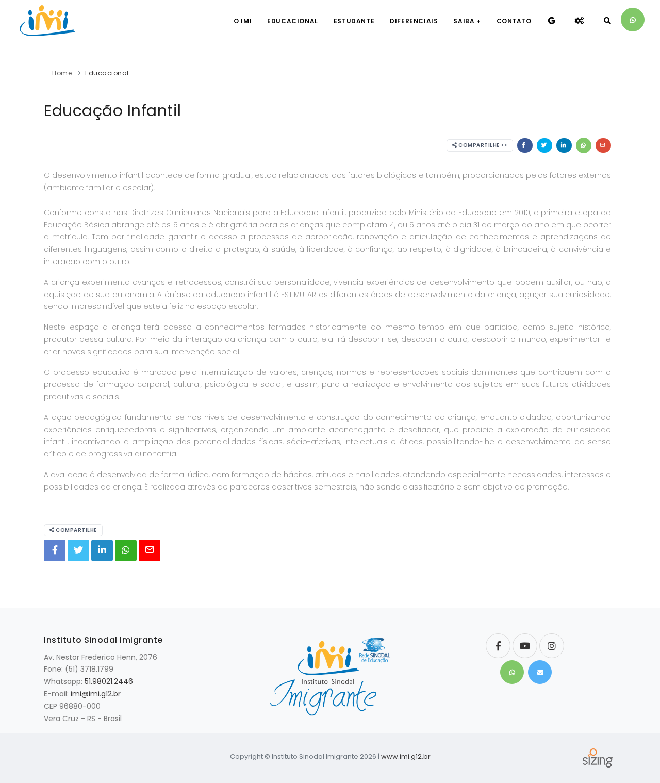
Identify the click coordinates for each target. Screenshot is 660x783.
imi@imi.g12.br (96, 694)
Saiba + (467, 21)
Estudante (354, 21)
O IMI (243, 21)
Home (62, 73)
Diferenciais (414, 21)
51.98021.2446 (109, 681)
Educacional (292, 21)
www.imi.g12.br (406, 756)
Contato (514, 21)
